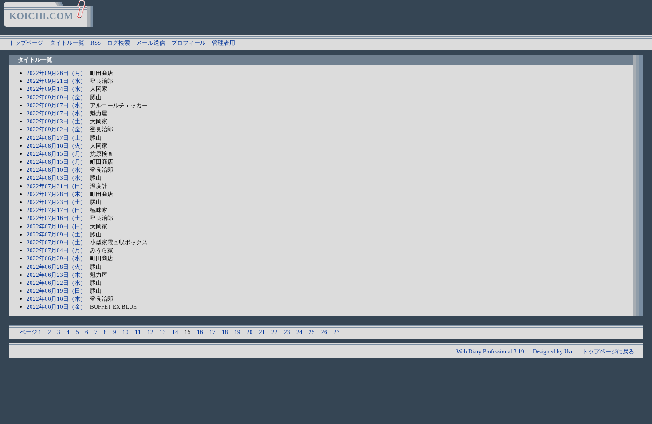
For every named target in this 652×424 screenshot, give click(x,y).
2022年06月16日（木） (56, 298)
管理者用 (223, 42)
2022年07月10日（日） (56, 226)
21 (262, 332)
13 (163, 332)
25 (312, 332)
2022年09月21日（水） (56, 81)
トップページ (26, 42)
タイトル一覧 (67, 42)
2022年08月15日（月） (56, 153)
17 (212, 332)
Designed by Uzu (553, 351)
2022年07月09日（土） (56, 234)
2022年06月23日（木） (56, 274)
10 (125, 332)
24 (299, 332)
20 (250, 332)
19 (237, 332)
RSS (95, 42)
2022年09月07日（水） (56, 105)
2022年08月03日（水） (56, 177)
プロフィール (188, 42)
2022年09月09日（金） (56, 97)
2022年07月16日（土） (56, 218)
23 (287, 332)
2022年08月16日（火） (56, 145)
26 (324, 332)
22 (274, 332)
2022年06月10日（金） (56, 306)
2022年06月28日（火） (56, 266)
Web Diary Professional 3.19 (490, 351)
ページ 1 (31, 332)
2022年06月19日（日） (56, 290)
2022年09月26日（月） (56, 73)
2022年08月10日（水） (56, 169)
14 (175, 332)
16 (200, 332)
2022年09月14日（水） (56, 89)
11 (138, 332)
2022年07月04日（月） (56, 250)
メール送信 (150, 42)
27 (337, 332)
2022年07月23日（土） (56, 202)
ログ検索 (118, 42)
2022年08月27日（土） (56, 137)
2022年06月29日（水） (56, 258)
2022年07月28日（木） (56, 194)
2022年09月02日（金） (56, 129)
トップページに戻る (608, 351)
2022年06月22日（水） (56, 282)
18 (225, 332)
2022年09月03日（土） (56, 121)
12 (150, 332)
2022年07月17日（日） (56, 210)
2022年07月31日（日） (56, 186)
